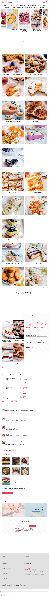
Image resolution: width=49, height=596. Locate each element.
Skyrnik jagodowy (36, 145)
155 (28, 292)
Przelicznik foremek (6, 573)
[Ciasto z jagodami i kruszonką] (36, 252)
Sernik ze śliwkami (9, 417)
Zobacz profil (13, 514)
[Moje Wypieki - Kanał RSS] (35, 569)
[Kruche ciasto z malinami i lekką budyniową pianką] (7, 329)
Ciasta (5, 5)
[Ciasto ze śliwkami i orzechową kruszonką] (36, 19)
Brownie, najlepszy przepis (18, 340)
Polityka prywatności (17, 585)
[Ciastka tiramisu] (36, 110)
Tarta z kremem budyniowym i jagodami (13, 168)
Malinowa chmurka (7, 363)
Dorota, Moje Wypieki (10, 429)
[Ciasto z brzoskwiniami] (36, 86)
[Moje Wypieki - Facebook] (42, 2)
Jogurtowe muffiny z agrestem (13, 287)
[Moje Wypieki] (7, 3)
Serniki (44, 5)
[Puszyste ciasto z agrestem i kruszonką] (36, 276)
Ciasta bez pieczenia (20, 7)
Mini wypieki (7, 7)
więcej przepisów (14, 401)
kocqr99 (24, 382)
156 (30, 292)
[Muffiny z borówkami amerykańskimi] (13, 110)
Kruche (12, 5)
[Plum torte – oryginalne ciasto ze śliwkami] (36, 63)
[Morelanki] (13, 134)
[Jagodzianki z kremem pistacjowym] (13, 228)
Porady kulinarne (28, 561)
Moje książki (5, 558)
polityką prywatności (18, 531)
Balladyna (7, 426)
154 (25, 292)
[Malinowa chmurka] (7, 352)
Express (30, 7)
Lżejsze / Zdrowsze (37, 7)
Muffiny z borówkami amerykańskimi (13, 121)
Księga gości (5, 575)
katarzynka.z (25, 391)
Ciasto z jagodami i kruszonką (36, 263)
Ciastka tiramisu (36, 121)
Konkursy (27, 558)
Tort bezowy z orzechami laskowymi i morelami (36, 216)
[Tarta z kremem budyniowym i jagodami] (13, 157)
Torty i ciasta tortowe (31, 5)
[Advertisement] (24, 540)
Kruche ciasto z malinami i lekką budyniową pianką (7, 341)
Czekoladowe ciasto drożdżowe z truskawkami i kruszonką (16, 441)
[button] (22, 31)
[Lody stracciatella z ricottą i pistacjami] (13, 205)
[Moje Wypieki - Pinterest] (33, 569)
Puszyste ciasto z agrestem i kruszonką (36, 287)
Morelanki (13, 145)
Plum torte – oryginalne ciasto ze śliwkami (36, 74)
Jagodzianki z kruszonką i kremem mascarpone (13, 263)
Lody (24, 5)
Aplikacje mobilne (28, 563)
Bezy (8, 5)
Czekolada (39, 5)
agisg (6, 413)
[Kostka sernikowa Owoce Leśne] (24, 19)
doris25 (24, 378)
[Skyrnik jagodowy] (36, 134)
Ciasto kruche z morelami (13, 192)
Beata (7, 437)
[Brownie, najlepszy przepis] (18, 329)
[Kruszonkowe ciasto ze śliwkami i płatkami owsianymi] (13, 63)
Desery (21, 5)
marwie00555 (25, 387)
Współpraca (5, 563)
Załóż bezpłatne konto (7, 493)
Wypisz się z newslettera (7, 578)
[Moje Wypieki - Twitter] (30, 569)
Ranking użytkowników (6, 568)
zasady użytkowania (23, 585)
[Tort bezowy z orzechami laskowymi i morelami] (36, 205)
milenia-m (25, 396)
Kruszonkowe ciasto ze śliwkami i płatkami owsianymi (13, 74)
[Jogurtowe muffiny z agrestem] (13, 276)
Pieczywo (13, 7)
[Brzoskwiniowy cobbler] (13, 86)
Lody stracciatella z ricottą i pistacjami (13, 216)
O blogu (4, 556)
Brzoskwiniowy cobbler (13, 97)
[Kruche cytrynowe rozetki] (12, 19)
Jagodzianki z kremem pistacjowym (13, 239)
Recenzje (27, 556)
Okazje (26, 7)
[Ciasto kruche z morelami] (13, 181)
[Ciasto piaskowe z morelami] (36, 181)
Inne (43, 7)
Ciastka (16, 5)
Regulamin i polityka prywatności (8, 561)
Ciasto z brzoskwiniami (36, 97)
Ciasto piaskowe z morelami (36, 192)
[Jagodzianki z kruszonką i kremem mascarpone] (13, 252)
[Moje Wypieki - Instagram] (44, 2)
